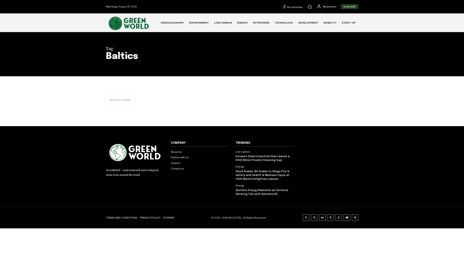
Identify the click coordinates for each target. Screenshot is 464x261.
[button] (309, 6)
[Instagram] (314, 217)
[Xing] (355, 217)
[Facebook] (306, 217)
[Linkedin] (322, 217)
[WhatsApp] (338, 217)
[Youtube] (347, 217)
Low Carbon (243, 151)
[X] (330, 217)
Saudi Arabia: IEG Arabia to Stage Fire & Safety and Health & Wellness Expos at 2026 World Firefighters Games (263, 175)
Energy (240, 166)
